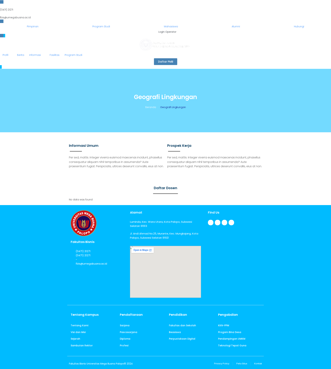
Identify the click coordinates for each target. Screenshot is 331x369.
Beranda (150, 107)
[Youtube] (231, 222)
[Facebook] (210, 222)
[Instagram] (224, 222)
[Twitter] (217, 222)
